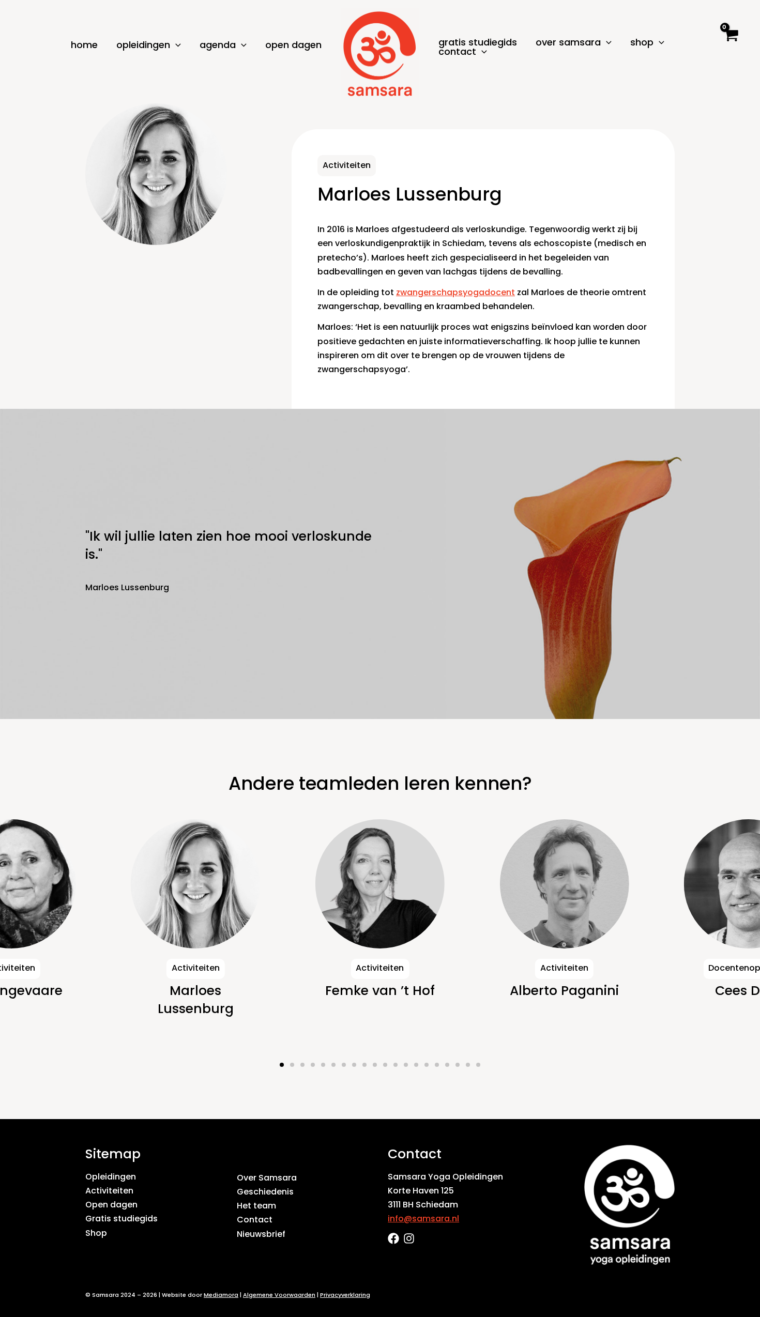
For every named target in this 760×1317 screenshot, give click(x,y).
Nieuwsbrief (261, 1234)
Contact (254, 1220)
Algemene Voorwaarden (279, 1295)
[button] (175, 45)
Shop (96, 1233)
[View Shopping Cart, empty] (730, 44)
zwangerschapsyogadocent (455, 292)
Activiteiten (109, 1191)
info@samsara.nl (423, 1218)
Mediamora (221, 1295)
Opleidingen (110, 1177)
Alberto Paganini (379, 991)
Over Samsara (267, 1178)
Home (84, 45)
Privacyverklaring (345, 1295)
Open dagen (293, 45)
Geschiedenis (265, 1192)
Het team (256, 1206)
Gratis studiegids (477, 42)
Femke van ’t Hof (195, 991)
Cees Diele (564, 991)
